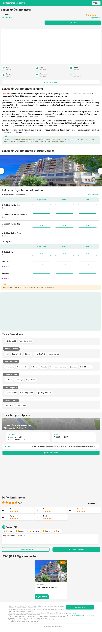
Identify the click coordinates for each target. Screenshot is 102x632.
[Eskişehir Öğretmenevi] (51, 571)
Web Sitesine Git (52, 453)
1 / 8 (51, 184)
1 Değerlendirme (95, 18)
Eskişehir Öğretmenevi (47, 587)
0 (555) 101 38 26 (73, 139)
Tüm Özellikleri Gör (50, 82)
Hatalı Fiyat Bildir (93, 195)
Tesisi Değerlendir (77, 549)
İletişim (91, 615)
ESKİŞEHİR (40, 584)
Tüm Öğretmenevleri (76, 615)
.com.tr (15, 3)
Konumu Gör (7, 17)
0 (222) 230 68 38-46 (17, 440)
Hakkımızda (72, 613)
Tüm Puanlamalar (26, 549)
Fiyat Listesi (73, 23)
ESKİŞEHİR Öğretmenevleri (20, 556)
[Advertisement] (21, 46)
